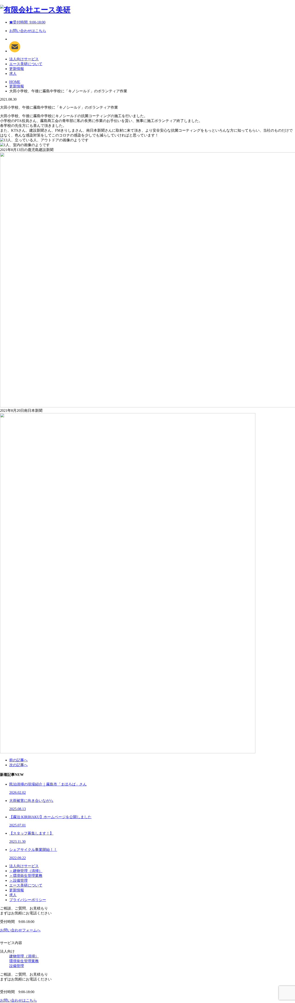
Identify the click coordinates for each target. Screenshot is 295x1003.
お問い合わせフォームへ (20, 930)
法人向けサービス (24, 59)
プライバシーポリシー (27, 900)
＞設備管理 (18, 880)
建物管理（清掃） (24, 956)
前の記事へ (18, 760)
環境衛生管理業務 (24, 961)
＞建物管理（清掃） (25, 871)
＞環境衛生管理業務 (25, 876)
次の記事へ (18, 765)
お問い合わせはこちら (27, 31)
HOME (14, 82)
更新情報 (16, 69)
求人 (13, 73)
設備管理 (16, 966)
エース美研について (25, 64)
